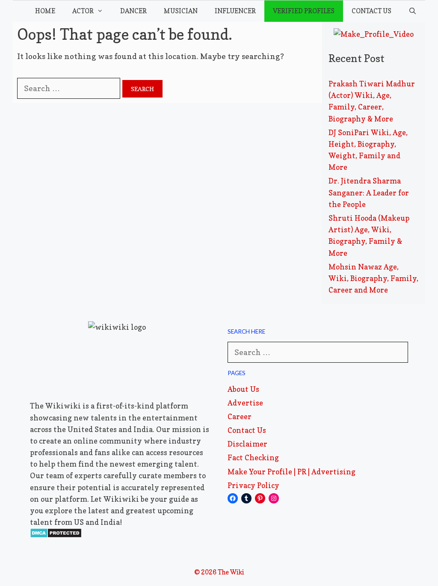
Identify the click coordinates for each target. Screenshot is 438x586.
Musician (181, 11)
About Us (243, 389)
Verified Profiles (303, 11)
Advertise (245, 402)
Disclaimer (247, 443)
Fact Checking (253, 457)
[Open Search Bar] (412, 11)
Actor (83, 11)
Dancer (133, 11)
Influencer (235, 11)
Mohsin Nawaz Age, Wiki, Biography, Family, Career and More (373, 278)
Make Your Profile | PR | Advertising (291, 471)
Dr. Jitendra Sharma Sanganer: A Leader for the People (368, 192)
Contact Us (371, 11)
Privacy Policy (253, 485)
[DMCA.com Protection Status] (56, 535)
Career (240, 416)
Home (45, 11)
